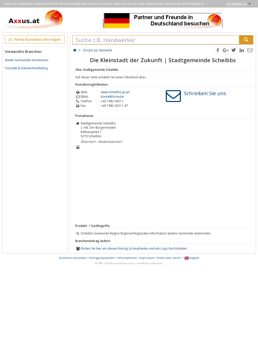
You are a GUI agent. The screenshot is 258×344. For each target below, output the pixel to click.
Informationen (127, 258)
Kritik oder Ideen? (169, 258)
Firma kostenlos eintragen (37, 39)
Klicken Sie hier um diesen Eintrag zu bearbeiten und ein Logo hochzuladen (134, 248)
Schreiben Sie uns (205, 93)
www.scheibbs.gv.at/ (115, 92)
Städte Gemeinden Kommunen (26, 60)
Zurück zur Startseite (97, 50)
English (194, 258)
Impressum (147, 258)
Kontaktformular (112, 96)
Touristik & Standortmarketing (26, 68)
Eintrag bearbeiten (102, 258)
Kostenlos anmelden (73, 258)
